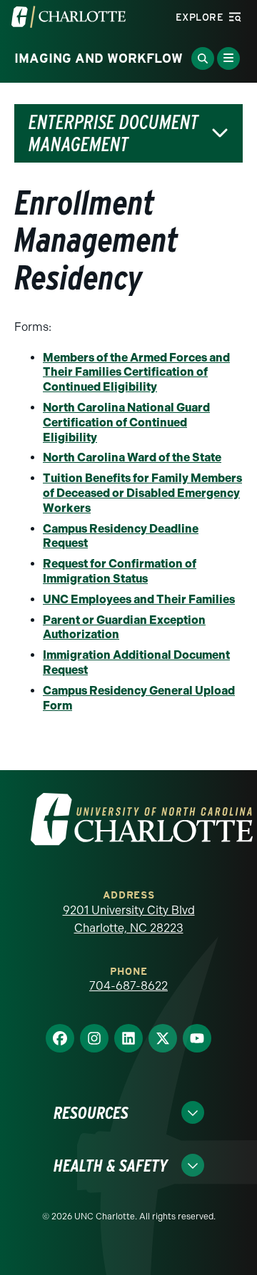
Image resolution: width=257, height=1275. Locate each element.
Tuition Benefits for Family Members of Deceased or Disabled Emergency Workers (142, 493)
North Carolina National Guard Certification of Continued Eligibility (126, 422)
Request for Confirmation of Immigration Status (119, 571)
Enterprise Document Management (113, 133)
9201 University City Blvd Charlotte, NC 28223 (129, 919)
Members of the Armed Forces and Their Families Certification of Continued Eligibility (136, 372)
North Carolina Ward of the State (132, 457)
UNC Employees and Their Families (139, 599)
